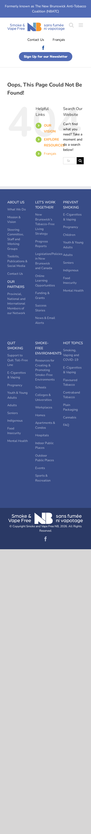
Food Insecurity (70, 280)
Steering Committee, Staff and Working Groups (15, 239)
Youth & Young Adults (73, 245)
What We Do (16, 209)
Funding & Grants (42, 295)
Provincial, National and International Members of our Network (16, 303)
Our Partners (16, 284)
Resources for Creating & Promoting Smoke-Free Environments (45, 370)
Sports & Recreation (42, 478)
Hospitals (42, 435)
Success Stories (40, 308)
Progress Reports (41, 244)
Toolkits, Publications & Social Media (17, 261)
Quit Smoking (15, 346)
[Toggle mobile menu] (81, 25)
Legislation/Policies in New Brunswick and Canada (45, 261)
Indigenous (70, 270)
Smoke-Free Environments (45, 348)
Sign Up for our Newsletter (45, 56)
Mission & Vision (14, 219)
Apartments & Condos (45, 425)
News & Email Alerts (45, 320)
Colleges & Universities (43, 397)
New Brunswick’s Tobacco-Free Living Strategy (45, 224)
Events (40, 468)
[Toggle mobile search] (71, 25)
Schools (40, 387)
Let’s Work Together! (45, 205)
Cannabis (69, 417)
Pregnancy (70, 227)
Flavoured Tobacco (70, 382)
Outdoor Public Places (44, 458)
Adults (68, 255)
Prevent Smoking (71, 205)
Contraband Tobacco (71, 395)
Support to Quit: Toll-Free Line (17, 360)
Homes (40, 415)
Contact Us (35, 39)
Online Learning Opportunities (45, 281)
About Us (16, 202)
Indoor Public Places (44, 445)
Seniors (68, 263)
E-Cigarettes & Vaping (72, 217)
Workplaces (43, 407)
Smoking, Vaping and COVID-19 (71, 355)
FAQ (66, 425)
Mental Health (73, 290)
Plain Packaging (70, 407)
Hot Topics (73, 343)
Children (69, 235)
